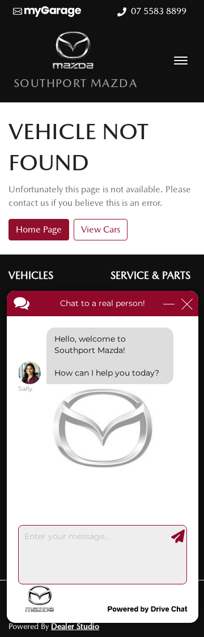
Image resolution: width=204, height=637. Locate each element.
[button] (181, 60)
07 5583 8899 (158, 11)
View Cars (100, 229)
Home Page (39, 229)
